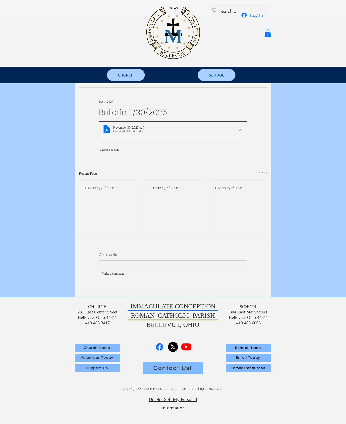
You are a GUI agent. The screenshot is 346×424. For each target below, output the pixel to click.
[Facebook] (160, 347)
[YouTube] (186, 347)
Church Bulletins (109, 149)
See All (263, 172)
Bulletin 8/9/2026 (228, 187)
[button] (267, 33)
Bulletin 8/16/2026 (163, 187)
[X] (173, 347)
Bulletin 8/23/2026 (99, 187)
